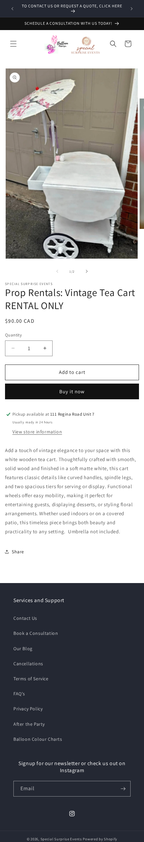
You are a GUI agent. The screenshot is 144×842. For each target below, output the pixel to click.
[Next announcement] (131, 8)
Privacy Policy (28, 709)
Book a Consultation (35, 633)
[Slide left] (57, 271)
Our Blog (22, 649)
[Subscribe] (123, 789)
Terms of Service (31, 679)
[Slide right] (86, 271)
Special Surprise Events (61, 839)
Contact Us (25, 618)
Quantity (13, 335)
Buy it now (72, 391)
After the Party (29, 724)
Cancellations (28, 664)
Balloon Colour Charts (37, 739)
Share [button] (18, 552)
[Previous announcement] (12, 8)
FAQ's (19, 694)
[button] (13, 43)
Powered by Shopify (100, 839)
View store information (37, 432)
